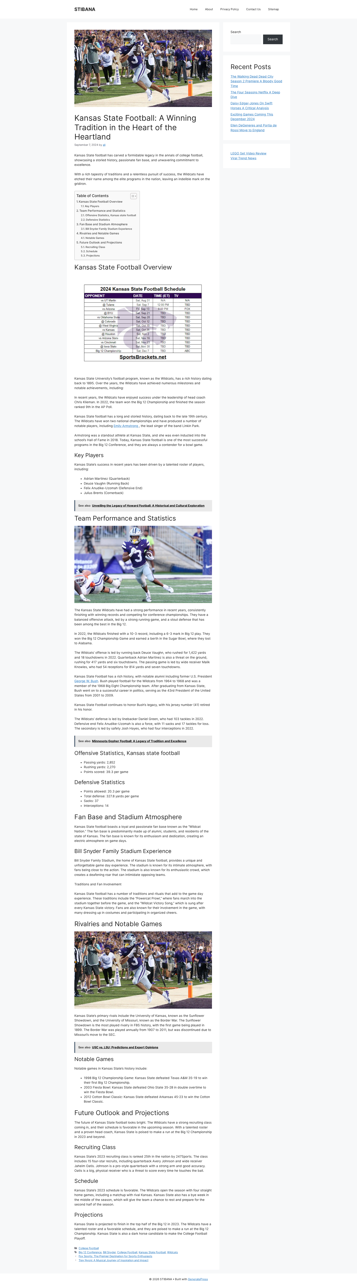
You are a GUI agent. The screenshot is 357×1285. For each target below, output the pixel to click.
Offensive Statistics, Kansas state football (110, 215)
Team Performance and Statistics (102, 210)
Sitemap (273, 9)
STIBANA (84, 9)
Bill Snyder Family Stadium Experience (109, 228)
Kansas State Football (152, 1252)
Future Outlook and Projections (101, 242)
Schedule (91, 251)
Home (194, 9)
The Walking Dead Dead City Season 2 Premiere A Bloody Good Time (256, 81)
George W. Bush (86, 681)
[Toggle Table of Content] (132, 196)
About (209, 9)
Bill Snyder (109, 1252)
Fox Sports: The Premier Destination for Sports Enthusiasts (115, 1256)
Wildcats (172, 1252)
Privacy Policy (229, 9)
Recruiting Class (95, 247)
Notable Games (95, 237)
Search (236, 32)
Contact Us (253, 9)
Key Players (92, 206)
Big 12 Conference (90, 1252)
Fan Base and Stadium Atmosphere (104, 224)
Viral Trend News (243, 158)
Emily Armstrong (126, 426)
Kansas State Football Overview (101, 201)
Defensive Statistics (98, 219)
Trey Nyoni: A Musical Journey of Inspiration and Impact (113, 1260)
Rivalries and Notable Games (99, 233)
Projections (93, 255)
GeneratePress (198, 1279)
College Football (89, 1248)
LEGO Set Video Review (248, 153)
